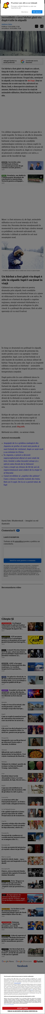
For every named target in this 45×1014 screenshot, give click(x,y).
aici (31, 989)
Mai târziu (24, 12)
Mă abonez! (37, 12)
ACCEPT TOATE (22, 1008)
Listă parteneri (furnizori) (9, 1004)
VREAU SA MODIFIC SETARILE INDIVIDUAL (22, 1011)
